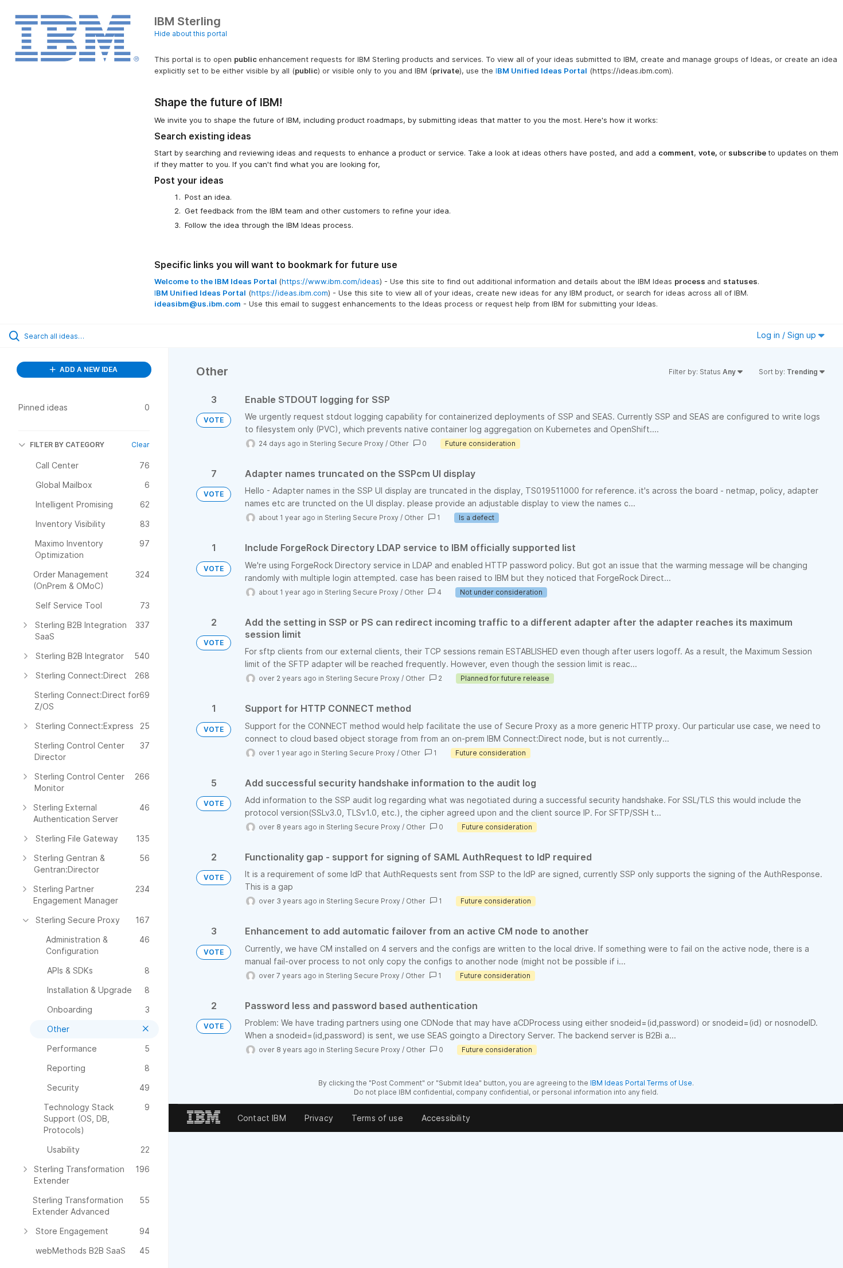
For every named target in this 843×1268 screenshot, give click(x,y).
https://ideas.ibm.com (289, 292)
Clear (140, 444)
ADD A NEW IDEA (88, 369)
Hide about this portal (190, 33)
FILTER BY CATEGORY (67, 444)
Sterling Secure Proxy (347, 443)
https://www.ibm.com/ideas (331, 281)
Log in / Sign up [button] (787, 335)
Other (399, 443)
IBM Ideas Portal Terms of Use (641, 1083)
